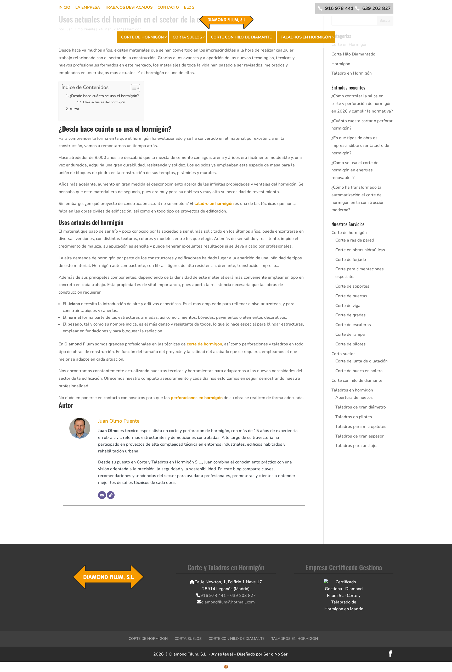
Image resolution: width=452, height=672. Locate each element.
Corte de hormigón (142, 37)
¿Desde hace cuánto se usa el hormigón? (104, 95)
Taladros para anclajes (356, 446)
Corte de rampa (350, 334)
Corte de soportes (352, 286)
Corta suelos (187, 37)
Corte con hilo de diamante (241, 37)
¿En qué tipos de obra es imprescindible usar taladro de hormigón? (360, 145)
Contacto (168, 7)
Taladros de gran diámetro (360, 407)
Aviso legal (222, 654)
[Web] (111, 495)
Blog (189, 7)
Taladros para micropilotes (360, 426)
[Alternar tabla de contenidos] (133, 88)
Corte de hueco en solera (359, 371)
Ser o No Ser (275, 654)
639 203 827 (376, 8)
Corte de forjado (350, 259)
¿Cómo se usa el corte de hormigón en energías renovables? (354, 170)
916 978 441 (339, 8)
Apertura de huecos (354, 397)
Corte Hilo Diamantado (353, 54)
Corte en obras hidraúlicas (360, 250)
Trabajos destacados (128, 7)
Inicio (64, 7)
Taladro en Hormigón (351, 73)
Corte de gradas (350, 315)
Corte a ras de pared (354, 240)
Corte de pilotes (350, 344)
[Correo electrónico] (102, 495)
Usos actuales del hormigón (104, 102)
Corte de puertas (351, 296)
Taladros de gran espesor (359, 436)
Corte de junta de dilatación (361, 361)
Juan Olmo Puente (118, 421)
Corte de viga (347, 306)
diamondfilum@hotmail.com (228, 602)
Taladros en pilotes (353, 417)
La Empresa (87, 7)
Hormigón (340, 64)
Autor (74, 108)
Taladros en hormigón (306, 37)
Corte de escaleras (353, 325)
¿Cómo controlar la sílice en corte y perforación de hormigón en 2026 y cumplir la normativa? (362, 103)
